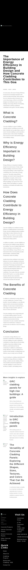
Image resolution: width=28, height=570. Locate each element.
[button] (20, 25)
